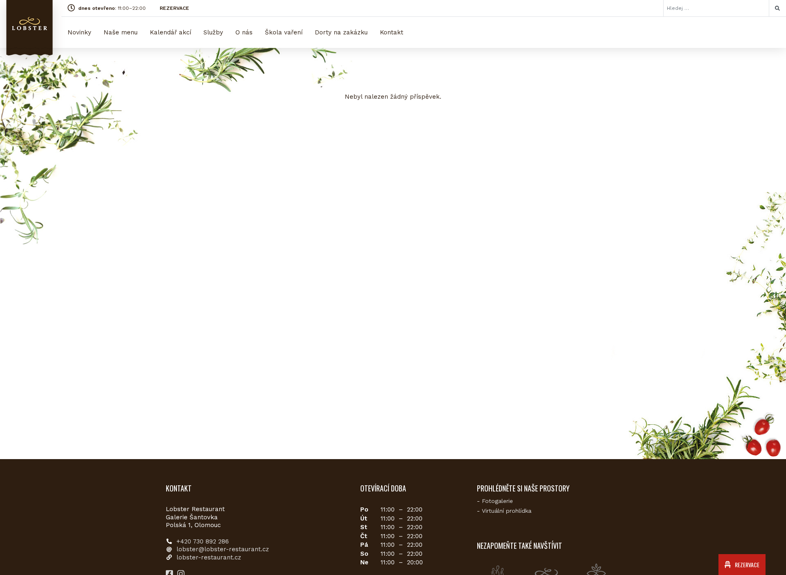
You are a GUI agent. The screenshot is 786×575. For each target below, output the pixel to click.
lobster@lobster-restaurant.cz (222, 549)
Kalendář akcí (170, 32)
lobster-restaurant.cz (208, 557)
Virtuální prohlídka (506, 510)
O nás (244, 32)
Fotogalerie (497, 501)
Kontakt (391, 32)
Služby (213, 32)
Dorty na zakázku (341, 32)
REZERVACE (174, 8)
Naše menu (121, 32)
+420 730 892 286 (202, 541)
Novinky (79, 32)
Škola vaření (284, 32)
